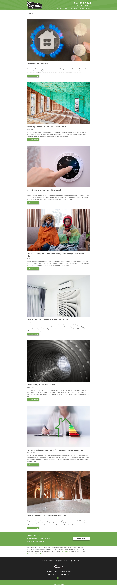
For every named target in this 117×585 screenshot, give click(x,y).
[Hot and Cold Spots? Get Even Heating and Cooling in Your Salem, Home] (58, 229)
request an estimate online (34, 553)
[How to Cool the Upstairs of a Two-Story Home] (58, 295)
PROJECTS (51, 561)
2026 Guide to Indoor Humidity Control (44, 190)
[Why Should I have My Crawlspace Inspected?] (58, 491)
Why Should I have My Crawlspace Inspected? (47, 515)
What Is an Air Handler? (37, 63)
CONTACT (88, 8)
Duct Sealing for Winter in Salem (41, 385)
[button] (63, 8)
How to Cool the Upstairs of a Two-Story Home (47, 319)
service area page (65, 551)
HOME (39, 561)
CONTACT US (75, 561)
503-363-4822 (82, 2)
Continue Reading (34, 76)
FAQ (57, 561)
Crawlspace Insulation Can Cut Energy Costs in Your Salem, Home (56, 450)
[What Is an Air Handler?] (58, 39)
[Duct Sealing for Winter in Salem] (58, 361)
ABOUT (66, 8)
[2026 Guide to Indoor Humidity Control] (58, 166)
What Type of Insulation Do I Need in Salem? (46, 127)
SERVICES (59, 8)
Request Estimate (83, 5)
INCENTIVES (74, 8)
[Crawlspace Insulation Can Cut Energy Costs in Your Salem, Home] (58, 426)
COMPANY (81, 8)
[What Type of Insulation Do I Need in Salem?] (58, 103)
